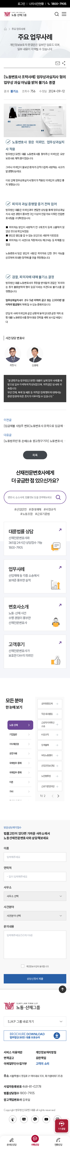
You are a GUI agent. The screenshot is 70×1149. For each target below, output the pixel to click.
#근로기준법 (42, 514)
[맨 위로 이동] (62, 989)
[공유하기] (63, 63)
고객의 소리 (42, 1063)
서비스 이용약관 (13, 1052)
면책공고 (9, 1058)
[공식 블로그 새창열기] (24, 1119)
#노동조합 (26, 514)
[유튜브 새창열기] (46, 1119)
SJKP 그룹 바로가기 (21, 1022)
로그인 (21, 4)
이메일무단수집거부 (15, 1063)
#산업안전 (20, 509)
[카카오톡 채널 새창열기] (35, 1119)
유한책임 (41, 1058)
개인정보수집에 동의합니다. (37, 966)
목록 (35, 455)
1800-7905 (58, 4)
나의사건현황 (36, 4)
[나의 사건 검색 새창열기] (12, 1119)
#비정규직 (49, 509)
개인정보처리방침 (46, 1052)
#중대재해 (35, 509)
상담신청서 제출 (35, 978)
